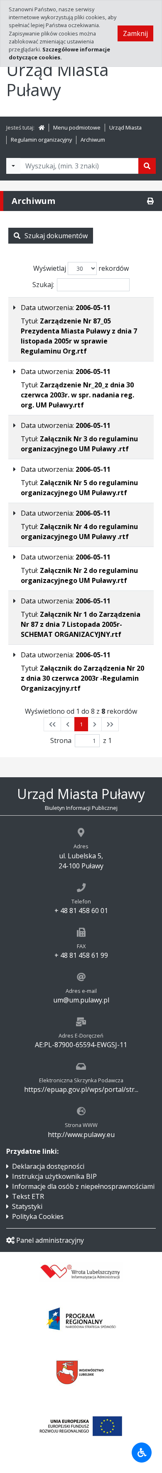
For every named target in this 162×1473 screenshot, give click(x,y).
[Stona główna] (41, 127)
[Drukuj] (150, 201)
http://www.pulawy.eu (81, 1134)
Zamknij (135, 33)
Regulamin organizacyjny (41, 139)
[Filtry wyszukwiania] (13, 166)
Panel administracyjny (50, 1240)
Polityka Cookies (38, 1216)
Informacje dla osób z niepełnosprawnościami (83, 1186)
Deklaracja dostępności (48, 1166)
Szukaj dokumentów (56, 235)
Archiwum (93, 139)
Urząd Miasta (125, 127)
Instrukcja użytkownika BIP (54, 1176)
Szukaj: (43, 284)
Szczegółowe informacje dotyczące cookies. (59, 53)
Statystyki (27, 1206)
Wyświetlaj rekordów (81, 268)
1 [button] (81, 724)
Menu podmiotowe (77, 127)
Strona (60, 740)
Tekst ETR (28, 1196)
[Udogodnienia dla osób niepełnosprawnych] (142, 1452)
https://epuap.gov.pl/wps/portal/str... (81, 1089)
